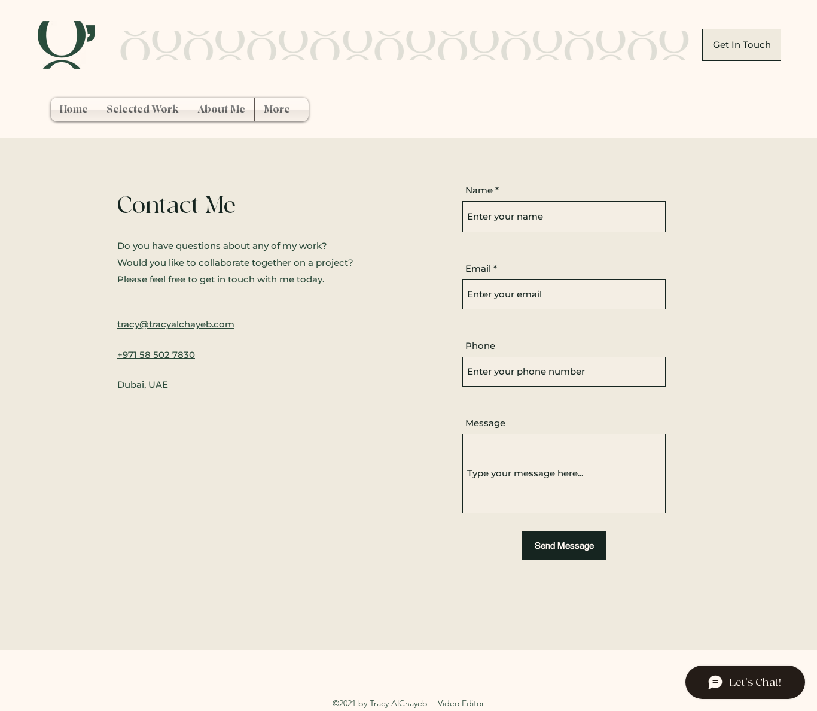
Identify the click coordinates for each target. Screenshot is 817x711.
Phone (480, 345)
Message (485, 422)
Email (478, 268)
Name (479, 190)
